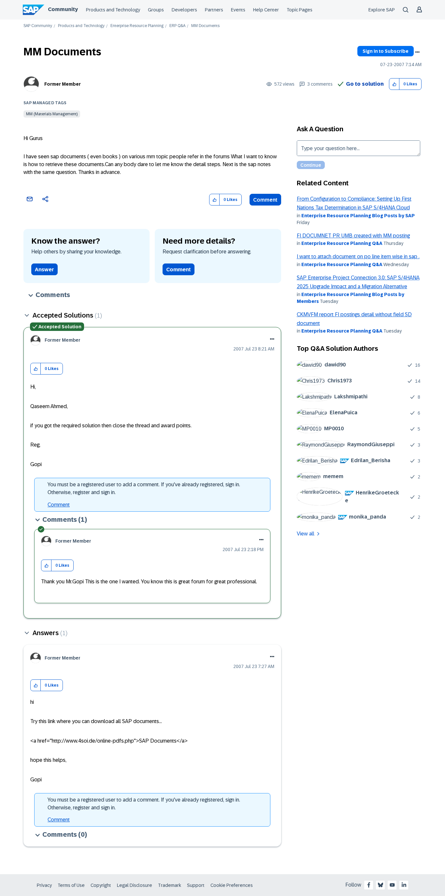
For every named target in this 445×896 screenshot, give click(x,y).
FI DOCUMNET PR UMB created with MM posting (353, 235)
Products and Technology (113, 9)
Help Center (266, 9)
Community (63, 9)
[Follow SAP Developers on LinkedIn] (404, 885)
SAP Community (37, 26)
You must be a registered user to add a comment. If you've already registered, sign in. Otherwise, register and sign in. (144, 488)
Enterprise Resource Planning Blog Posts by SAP (358, 215)
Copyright (101, 885)
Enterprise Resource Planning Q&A (341, 243)
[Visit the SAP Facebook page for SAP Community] (368, 885)
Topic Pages (299, 9)
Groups (156, 9)
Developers (184, 9)
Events (238, 9)
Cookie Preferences (231, 885)
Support (196, 885)
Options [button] (417, 52)
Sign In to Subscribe (386, 51)
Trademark (169, 885)
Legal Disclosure (134, 885)
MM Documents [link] (205, 26)
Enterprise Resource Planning (137, 26)
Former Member (62, 84)
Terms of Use (71, 885)
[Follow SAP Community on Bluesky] (380, 885)
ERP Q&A (177, 26)
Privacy (44, 885)
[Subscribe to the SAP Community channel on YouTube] (392, 885)
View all (305, 533)
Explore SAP (381, 9)
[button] (394, 84)
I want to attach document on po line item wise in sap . (358, 256)
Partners (214, 9)
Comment (265, 200)
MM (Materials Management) (52, 114)
